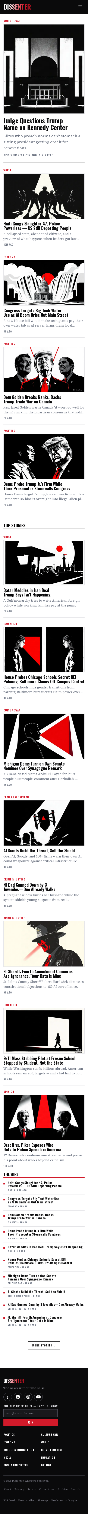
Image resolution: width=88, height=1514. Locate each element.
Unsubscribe (26, 1500)
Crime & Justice (51, 1450)
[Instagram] (28, 1397)
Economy (9, 1442)
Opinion (46, 1465)
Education (48, 1457)
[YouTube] (38, 1397)
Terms (32, 1489)
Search (75, 1489)
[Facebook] (18, 1397)
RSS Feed (9, 1500)
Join (30, 1422)
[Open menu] (80, 7)
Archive (63, 1489)
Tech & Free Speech (15, 1465)
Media (7, 1457)
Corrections (46, 1489)
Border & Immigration (18, 1450)
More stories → (44, 1345)
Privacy (19, 1489)
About (7, 1489)
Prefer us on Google (64, 1500)
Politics (9, 1434)
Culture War (49, 1434)
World (45, 1442)
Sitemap (43, 1500)
